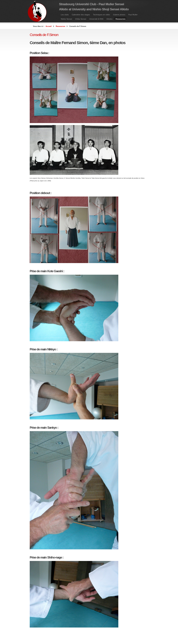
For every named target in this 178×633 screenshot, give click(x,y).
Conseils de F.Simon (44, 35)
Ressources (60, 26)
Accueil (49, 26)
